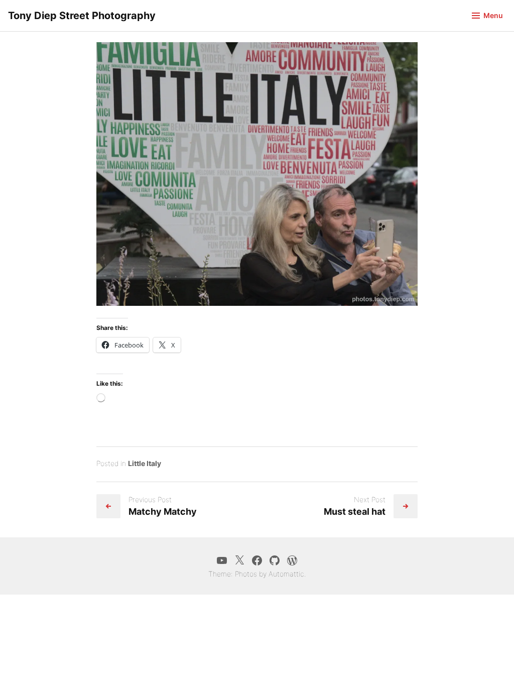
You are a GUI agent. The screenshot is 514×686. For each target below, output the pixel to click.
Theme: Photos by (238, 573)
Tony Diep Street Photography (82, 16)
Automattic (286, 573)
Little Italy (144, 463)
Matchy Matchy (162, 511)
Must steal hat (355, 511)
